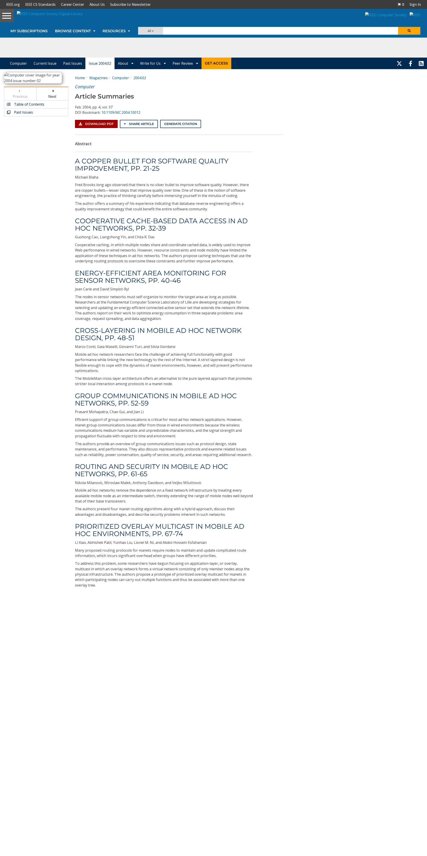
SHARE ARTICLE (141, 124)
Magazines (98, 77)
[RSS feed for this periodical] (421, 63)
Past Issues (72, 63)
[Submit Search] (409, 31)
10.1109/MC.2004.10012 (120, 112)
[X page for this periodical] (399, 63)
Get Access (216, 63)
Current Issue (45, 63)
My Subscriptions (29, 31)
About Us (97, 4)
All (150, 31)
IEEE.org (13, 4)
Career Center (72, 4)
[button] (401, 4)
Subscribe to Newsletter (130, 4)
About (123, 63)
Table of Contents (28, 104)
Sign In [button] (415, 4)
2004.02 (139, 77)
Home (80, 77)
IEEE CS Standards (40, 4)
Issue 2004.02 (100, 63)
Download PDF (99, 124)
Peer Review (183, 63)
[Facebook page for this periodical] (410, 63)
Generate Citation (180, 124)
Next (52, 96)
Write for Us (150, 63)
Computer (18, 63)
